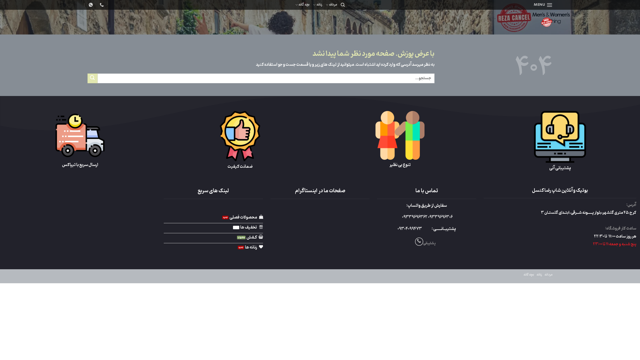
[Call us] (419, 242)
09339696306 (440, 217)
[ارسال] (93, 78)
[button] (543, 5)
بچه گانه (304, 4)
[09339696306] (90, 4)
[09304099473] (101, 4)
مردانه (333, 4)
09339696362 (414, 217)
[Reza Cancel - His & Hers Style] (507, 22)
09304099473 (410, 229)
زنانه (319, 4)
